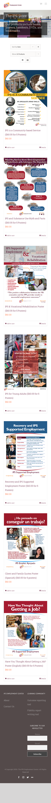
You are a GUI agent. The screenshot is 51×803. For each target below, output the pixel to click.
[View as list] (27, 60)
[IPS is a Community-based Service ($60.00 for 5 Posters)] (25, 98)
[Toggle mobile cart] (41, 3)
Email (37, 743)
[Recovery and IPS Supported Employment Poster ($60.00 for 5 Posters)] (25, 449)
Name (37, 734)
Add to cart (10, 147)
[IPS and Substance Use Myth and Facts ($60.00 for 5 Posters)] (25, 186)
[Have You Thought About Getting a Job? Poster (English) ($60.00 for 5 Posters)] (25, 629)
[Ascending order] (38, 46)
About (6, 700)
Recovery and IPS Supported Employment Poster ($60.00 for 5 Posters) (21, 485)
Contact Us (9, 706)
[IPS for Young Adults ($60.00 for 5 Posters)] (25, 362)
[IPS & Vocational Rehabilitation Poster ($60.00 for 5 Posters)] (25, 274)
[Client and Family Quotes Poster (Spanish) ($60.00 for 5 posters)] (25, 541)
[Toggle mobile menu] (46, 3)
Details (43, 147)
